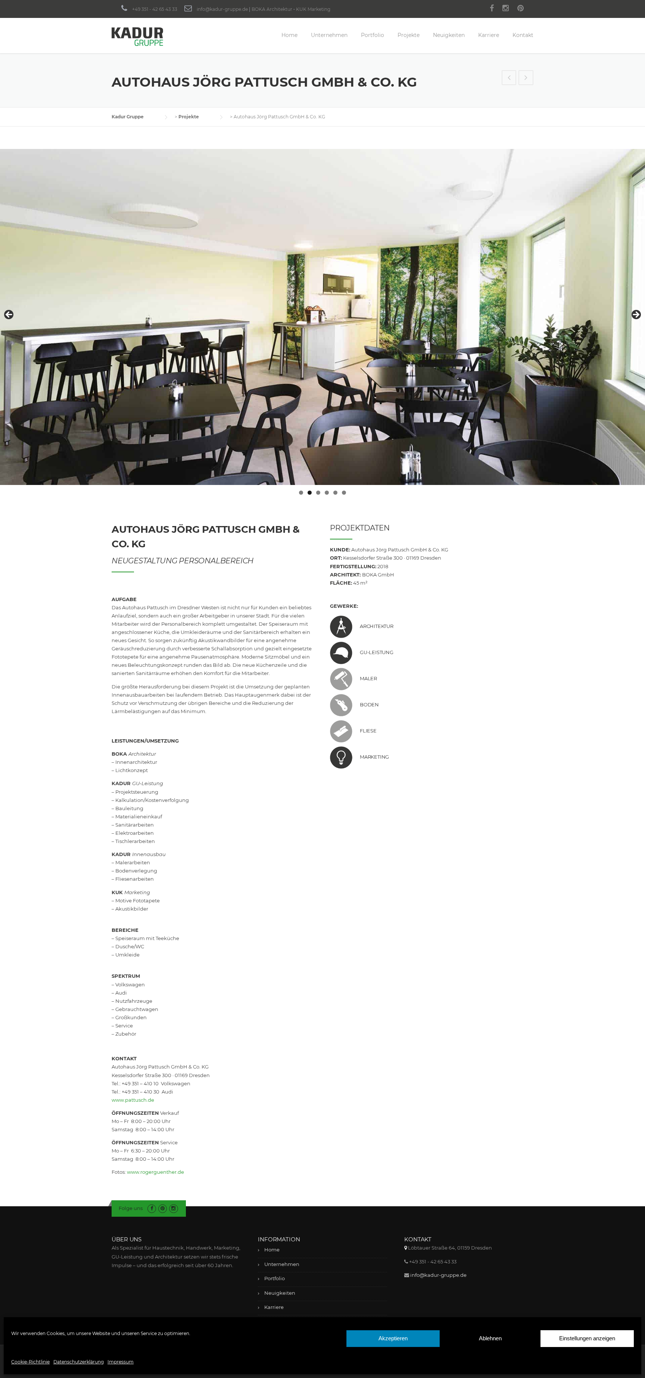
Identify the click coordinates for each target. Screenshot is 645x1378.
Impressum (121, 1362)
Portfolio (372, 35)
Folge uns (131, 1208)
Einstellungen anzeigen (587, 1338)
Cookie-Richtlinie (30, 1362)
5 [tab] (335, 493)
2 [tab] (310, 493)
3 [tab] (318, 493)
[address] (405, 1248)
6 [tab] (344, 493)
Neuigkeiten (449, 35)
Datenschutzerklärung (78, 1362)
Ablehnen (490, 1338)
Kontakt (522, 35)
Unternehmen (329, 35)
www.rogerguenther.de (155, 1172)
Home (289, 35)
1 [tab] (301, 493)
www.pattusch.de (133, 1100)
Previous (9, 315)
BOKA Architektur (272, 9)
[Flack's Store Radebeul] (509, 78)
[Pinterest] (520, 9)
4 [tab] (327, 493)
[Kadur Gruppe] (137, 36)
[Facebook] (492, 9)
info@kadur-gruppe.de (222, 9)
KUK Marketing (313, 9)
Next (635, 315)
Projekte (409, 35)
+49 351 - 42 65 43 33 (154, 9)
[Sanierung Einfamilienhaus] (525, 78)
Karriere (488, 35)
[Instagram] (505, 9)
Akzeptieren (393, 1338)
